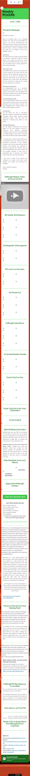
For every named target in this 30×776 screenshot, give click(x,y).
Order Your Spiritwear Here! (15, 497)
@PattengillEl (10, 752)
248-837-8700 (10, 748)
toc (2, 8)
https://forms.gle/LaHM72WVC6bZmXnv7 (13, 671)
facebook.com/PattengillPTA (18, 750)
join (4, 698)
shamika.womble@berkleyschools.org (15, 738)
